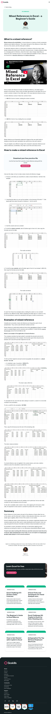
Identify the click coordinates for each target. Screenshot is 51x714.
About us (6, 671)
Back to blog (8, 7)
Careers (5, 672)
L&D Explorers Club (8, 685)
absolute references (18, 55)
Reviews (6, 677)
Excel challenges (7, 688)
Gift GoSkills (6, 680)
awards (12, 675)
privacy (9, 679)
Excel (28, 139)
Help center (6, 696)
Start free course (11, 572)
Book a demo (7, 694)
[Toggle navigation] (49, 2)
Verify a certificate (7, 697)
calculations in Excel (36, 327)
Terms (5, 679)
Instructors (6, 674)
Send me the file (25, 165)
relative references (30, 55)
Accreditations (7, 675)
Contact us (6, 693)
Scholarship (6, 686)
